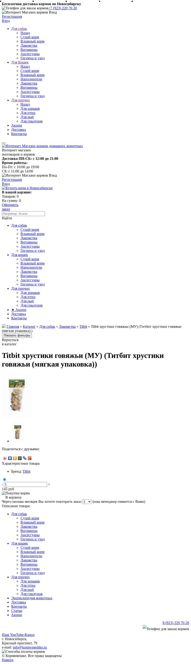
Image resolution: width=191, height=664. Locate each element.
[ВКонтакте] (10, 458)
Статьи (16, 611)
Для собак (19, 29)
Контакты (19, 134)
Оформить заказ (10, 207)
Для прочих (20, 100)
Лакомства (28, 45)
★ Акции (18, 310)
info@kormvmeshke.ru (30, 647)
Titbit (26, 471)
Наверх (8, 660)
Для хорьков (30, 293)
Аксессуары (30, 54)
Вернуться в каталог (10, 342)
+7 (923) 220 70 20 (62, 8)
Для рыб (27, 117)
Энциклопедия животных (31, 598)
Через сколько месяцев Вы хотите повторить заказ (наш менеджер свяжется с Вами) (73, 501)
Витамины (29, 50)
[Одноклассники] (15, 458)
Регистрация (12, 16)
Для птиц (27, 113)
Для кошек (19, 255)
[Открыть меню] (4, 143)
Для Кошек (20, 62)
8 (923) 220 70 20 (176, 623)
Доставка (18, 130)
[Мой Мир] (19, 458)
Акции (16, 125)
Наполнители (31, 79)
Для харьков (30, 109)
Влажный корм (32, 41)
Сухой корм (29, 37)
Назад (25, 33)
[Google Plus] (29, 458)
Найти (7, 218)
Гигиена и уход (32, 58)
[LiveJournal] (24, 458)
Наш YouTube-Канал (18, 635)
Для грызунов (31, 121)
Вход (6, 21)
